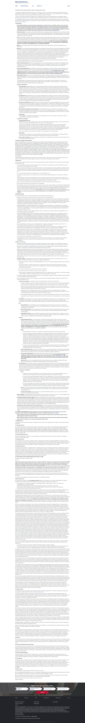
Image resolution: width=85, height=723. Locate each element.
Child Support (36, 703)
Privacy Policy (41, 591)
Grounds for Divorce (19, 703)
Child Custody (36, 701)
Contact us (26, 697)
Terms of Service (23, 21)
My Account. (64, 635)
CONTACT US (39, 5)
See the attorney (55, 411)
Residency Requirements (19, 701)
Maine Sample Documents (19, 714)
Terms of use (58, 697)
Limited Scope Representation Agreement (32, 244)
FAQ (33, 5)
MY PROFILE (56, 72)
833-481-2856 (62, 355)
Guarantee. (52, 441)
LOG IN (68, 5)
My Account (35, 388)
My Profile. (57, 30)
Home (16, 697)
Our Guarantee (55, 701)
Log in (68, 697)
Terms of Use (39, 158)
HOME (16, 5)
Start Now (42, 692)
